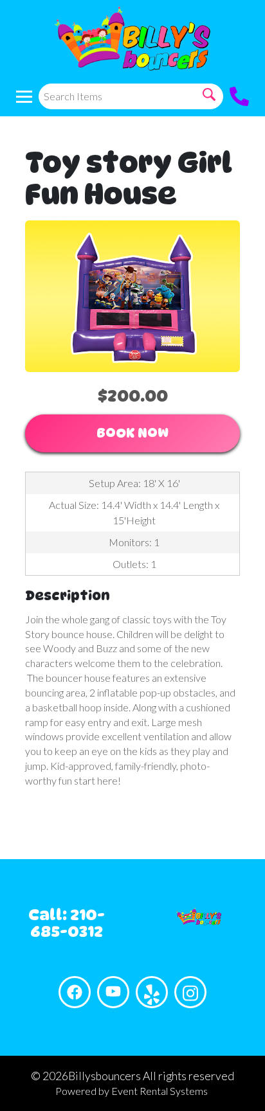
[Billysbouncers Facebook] (75, 992)
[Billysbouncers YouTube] (113, 992)
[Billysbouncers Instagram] (190, 992)
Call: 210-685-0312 (66, 923)
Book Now (132, 433)
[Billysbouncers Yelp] (152, 992)
